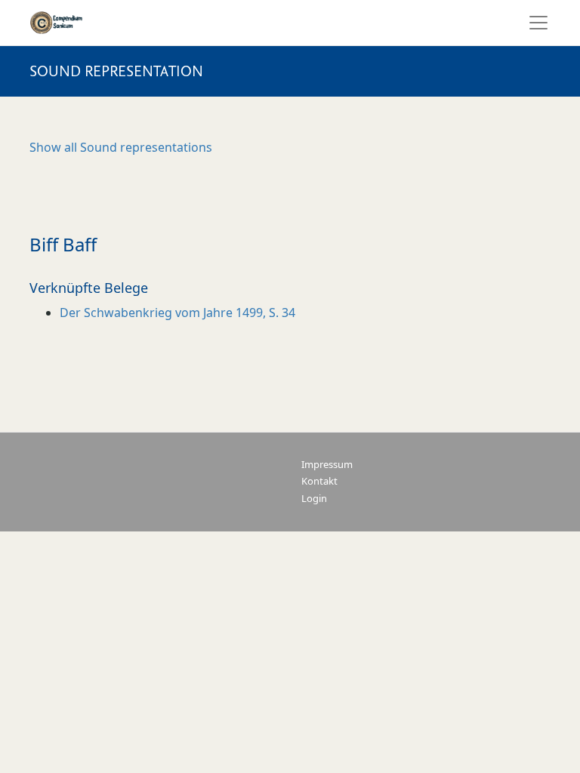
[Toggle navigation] (534, 22)
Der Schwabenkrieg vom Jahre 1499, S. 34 (177, 312)
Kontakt (319, 481)
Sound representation (116, 71)
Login (314, 498)
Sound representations (120, 147)
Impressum (327, 464)
